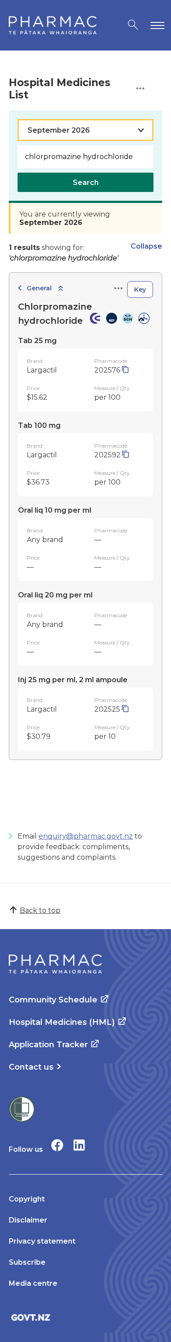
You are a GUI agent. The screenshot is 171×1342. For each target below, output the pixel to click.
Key (140, 289)
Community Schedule (53, 1000)
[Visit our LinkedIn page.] (79, 1145)
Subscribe (27, 1262)
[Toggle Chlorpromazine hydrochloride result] (141, 319)
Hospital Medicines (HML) (62, 1022)
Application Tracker (48, 1044)
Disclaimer (28, 1220)
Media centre (33, 1283)
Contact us (31, 1067)
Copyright (27, 1199)
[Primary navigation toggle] (155, 25)
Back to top (40, 910)
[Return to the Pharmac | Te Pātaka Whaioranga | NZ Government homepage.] (52, 25)
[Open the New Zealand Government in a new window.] (85, 1317)
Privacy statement (42, 1241)
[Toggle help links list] (140, 89)
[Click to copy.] (125, 370)
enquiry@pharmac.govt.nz (86, 836)
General (39, 288)
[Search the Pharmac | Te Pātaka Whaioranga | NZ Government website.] (133, 25)
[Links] (118, 289)
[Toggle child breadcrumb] (60, 289)
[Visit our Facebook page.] (57, 1145)
